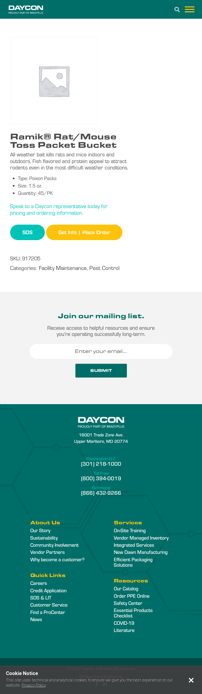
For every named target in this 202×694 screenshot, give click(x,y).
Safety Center (128, 603)
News (36, 619)
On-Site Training (130, 530)
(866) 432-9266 (101, 492)
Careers (38, 583)
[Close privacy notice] (191, 680)
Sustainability (44, 537)
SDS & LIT (40, 597)
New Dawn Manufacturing (141, 552)
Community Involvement (54, 544)
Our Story (40, 530)
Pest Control (104, 267)
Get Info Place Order (84, 232)
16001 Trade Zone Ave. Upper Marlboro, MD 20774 (101, 437)
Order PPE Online (132, 595)
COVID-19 (124, 623)
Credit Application (48, 590)
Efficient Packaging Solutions (133, 562)
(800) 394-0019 (101, 478)
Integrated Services (134, 544)
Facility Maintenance (63, 267)
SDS (27, 232)
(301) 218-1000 (101, 463)
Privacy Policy (34, 685)
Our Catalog (126, 588)
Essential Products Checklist (133, 612)
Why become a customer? (57, 559)
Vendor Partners (47, 552)
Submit (101, 370)
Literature (124, 630)
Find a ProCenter (47, 612)
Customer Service (48, 604)
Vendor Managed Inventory (141, 537)
